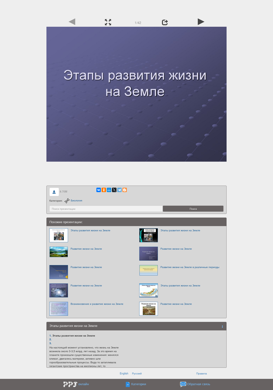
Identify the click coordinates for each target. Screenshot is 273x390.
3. (50, 343)
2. (50, 339)
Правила (201, 373)
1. (50, 335)
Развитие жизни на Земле (86, 248)
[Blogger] (124, 190)
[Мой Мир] (109, 190)
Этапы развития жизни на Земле (90, 230)
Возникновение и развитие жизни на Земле (97, 304)
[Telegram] (119, 190)
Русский (137, 373)
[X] (114, 190)
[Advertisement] (136, 8)
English (124, 373)
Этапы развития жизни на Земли (180, 285)
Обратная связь (198, 384)
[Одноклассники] (104, 190)
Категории (138, 384)
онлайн (83, 384)
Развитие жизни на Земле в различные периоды (189, 267)
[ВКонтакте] (98, 190)
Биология (76, 200)
